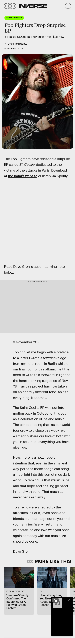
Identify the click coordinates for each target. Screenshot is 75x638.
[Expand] (55, 600)
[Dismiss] (68, 600)
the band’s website (22, 176)
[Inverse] (33, 6)
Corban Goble (19, 44)
